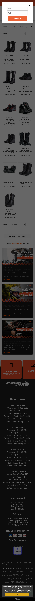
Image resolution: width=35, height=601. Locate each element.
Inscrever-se (17, 18)
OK (17, 594)
